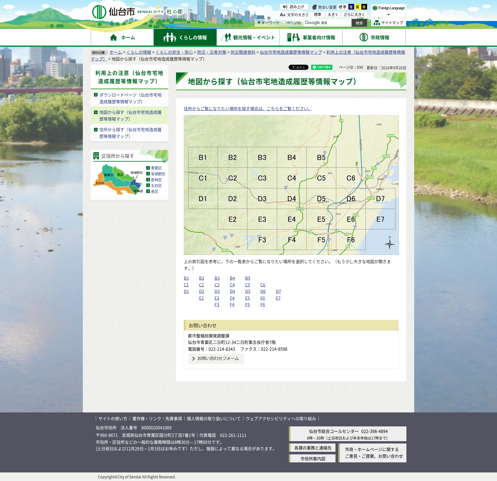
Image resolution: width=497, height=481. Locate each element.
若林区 (156, 179)
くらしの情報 (138, 52)
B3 (217, 278)
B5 (247, 278)
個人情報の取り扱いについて (214, 418)
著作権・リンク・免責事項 (157, 418)
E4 (232, 298)
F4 (232, 304)
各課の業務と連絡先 (313, 448)
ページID (293, 22)
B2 (201, 278)
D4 (232, 291)
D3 (217, 291)
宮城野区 (158, 173)
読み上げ (297, 6)
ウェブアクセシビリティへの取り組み (281, 418)
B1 (186, 278)
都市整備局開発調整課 (208, 335)
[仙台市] (137, 12)
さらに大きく (354, 14)
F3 (217, 304)
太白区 (156, 185)
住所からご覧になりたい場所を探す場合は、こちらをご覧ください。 (248, 108)
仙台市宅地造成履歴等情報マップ (291, 52)
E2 (201, 298)
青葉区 (156, 167)
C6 (262, 285)
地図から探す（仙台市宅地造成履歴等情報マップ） (130, 115)
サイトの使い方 (112, 418)
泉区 (154, 191)
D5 (247, 291)
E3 (217, 298)
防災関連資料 (243, 52)
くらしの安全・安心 (174, 52)
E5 (247, 298)
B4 (232, 278)
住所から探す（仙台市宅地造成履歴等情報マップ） (130, 132)
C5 (247, 285)
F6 (262, 304)
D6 (263, 291)
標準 (343, 6)
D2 (201, 291)
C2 (201, 285)
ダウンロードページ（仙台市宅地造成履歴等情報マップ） (130, 98)
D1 (186, 291)
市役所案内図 (313, 458)
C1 (186, 285)
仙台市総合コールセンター (334, 431)
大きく (333, 14)
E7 (278, 298)
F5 (247, 304)
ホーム (115, 52)
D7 (278, 291)
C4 (232, 285)
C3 (217, 285)
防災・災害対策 (211, 52)
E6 (262, 298)
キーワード (270, 22)
